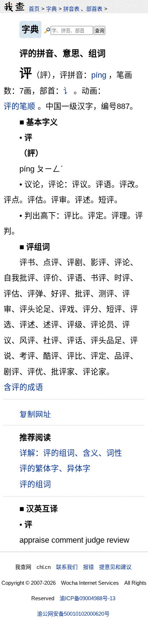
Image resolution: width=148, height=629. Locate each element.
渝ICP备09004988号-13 (87, 598)
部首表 (94, 9)
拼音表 (71, 9)
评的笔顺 (19, 106)
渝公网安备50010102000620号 (73, 614)
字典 (51, 9)
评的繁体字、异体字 (55, 468)
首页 (34, 9)
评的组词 (35, 484)
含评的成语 (23, 387)
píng (98, 74)
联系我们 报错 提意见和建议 (93, 567)
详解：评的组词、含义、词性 (70, 452)
